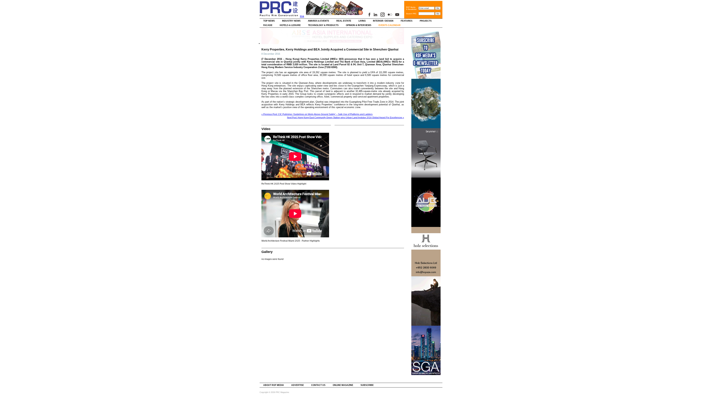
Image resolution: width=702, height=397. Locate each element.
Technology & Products (323, 25)
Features (406, 21)
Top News (269, 21)
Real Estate (343, 21)
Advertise (297, 385)
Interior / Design (383, 21)
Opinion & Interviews (358, 25)
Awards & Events (318, 21)
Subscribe (367, 385)
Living (362, 21)
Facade (267, 25)
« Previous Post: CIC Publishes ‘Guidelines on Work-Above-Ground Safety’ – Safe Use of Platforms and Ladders (317, 114)
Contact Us (318, 385)
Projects (426, 21)
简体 (302, 16)
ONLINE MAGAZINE (343, 385)
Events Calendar (390, 25)
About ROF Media (273, 385)
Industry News (291, 21)
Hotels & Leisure (290, 25)
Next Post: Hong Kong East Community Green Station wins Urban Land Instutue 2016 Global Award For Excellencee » (345, 117)
